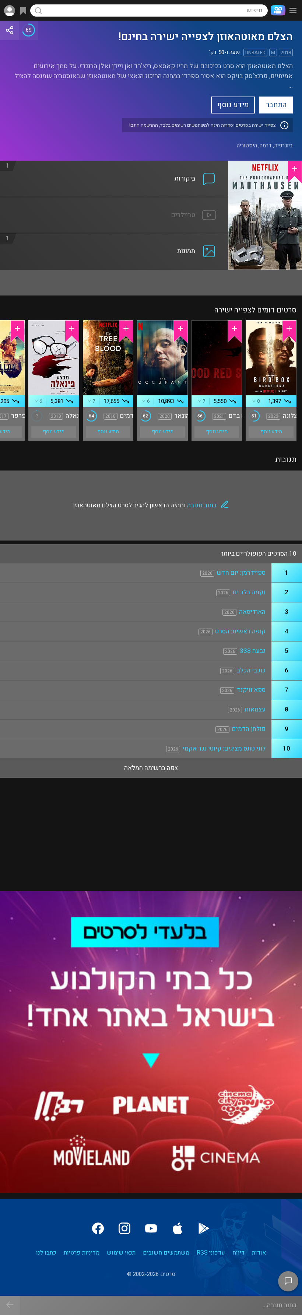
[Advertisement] (151, 283)
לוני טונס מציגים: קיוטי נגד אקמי (224, 748)
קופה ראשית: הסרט (240, 631)
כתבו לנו (46, 1252)
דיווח (238, 1252)
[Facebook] (98, 1228)
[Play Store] (204, 1228)
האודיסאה (252, 611)
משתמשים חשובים (166, 1252)
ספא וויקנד (251, 690)
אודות (259, 1252)
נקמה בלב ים (249, 592)
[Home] (276, 10)
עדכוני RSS (211, 1252)
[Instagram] (124, 1228)
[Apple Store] (177, 1228)
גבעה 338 (253, 650)
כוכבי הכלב (251, 670)
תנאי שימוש (121, 1252)
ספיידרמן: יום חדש (241, 572)
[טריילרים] (114, 201)
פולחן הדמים (249, 729)
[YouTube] (151, 1228)
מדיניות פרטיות (81, 1252)
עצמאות (255, 709)
